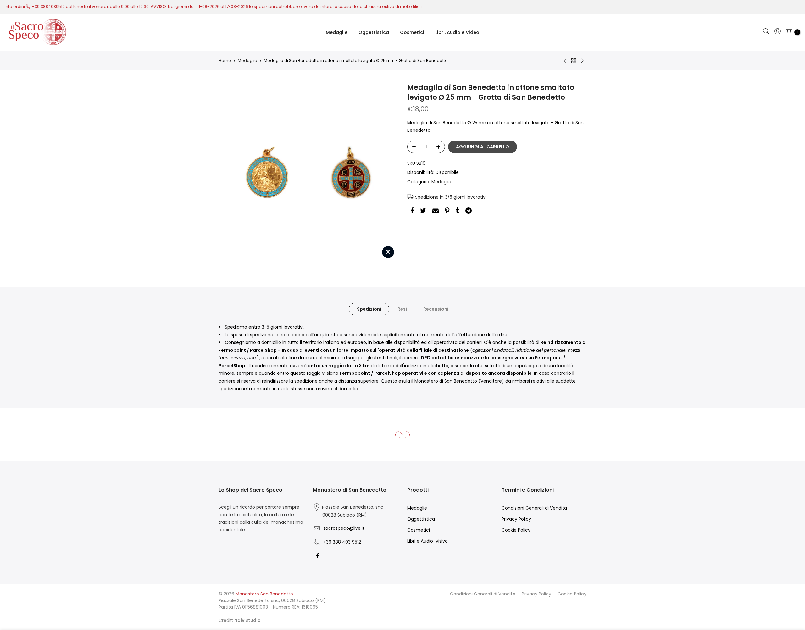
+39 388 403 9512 (342, 542)
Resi (402, 309)
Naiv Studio (247, 620)
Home (225, 61)
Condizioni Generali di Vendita (534, 508)
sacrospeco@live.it (343, 528)
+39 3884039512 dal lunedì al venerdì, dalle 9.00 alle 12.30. (91, 6)
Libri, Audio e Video (457, 32)
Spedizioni (369, 309)
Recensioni (435, 309)
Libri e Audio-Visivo (427, 541)
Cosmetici (412, 32)
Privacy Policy (516, 519)
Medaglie (336, 32)
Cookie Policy (516, 530)
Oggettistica (373, 32)
